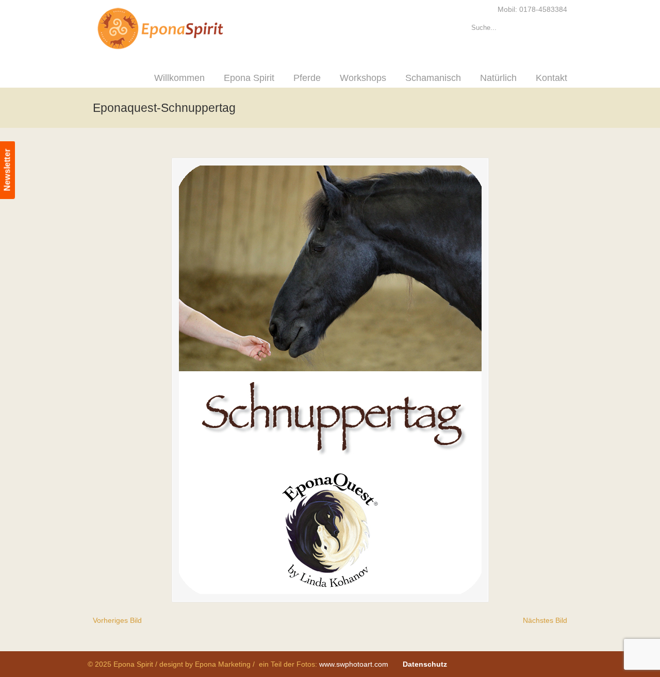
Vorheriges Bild (117, 620)
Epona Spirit (183, 29)
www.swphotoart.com (353, 664)
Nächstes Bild (545, 620)
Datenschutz (425, 664)
